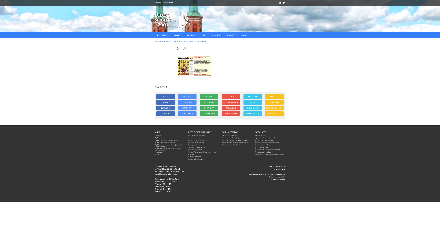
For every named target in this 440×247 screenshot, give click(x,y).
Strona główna (159, 41)
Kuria (203, 35)
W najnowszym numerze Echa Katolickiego (187, 41)
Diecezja (178, 35)
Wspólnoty (216, 35)
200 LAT (244, 35)
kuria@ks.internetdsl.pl (169, 174)
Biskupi (165, 35)
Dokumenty (231, 35)
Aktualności (168, 41)
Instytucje (191, 35)
